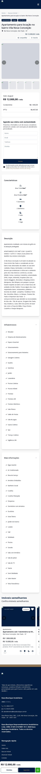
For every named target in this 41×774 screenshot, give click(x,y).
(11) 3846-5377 (8, 706)
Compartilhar (23, 38)
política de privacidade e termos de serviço (18, 168)
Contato (4, 758)
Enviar (20, 161)
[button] (4, 62)
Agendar (26, 770)
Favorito (35, 38)
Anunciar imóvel (7, 755)
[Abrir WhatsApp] (36, 769)
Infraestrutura (10, 325)
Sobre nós (5, 748)
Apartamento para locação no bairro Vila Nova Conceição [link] (20, 16)
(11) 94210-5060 (8, 709)
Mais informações (11, 458)
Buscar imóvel (12, 13)
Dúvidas (9, 770)
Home (4, 13)
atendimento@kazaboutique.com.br (15, 712)
